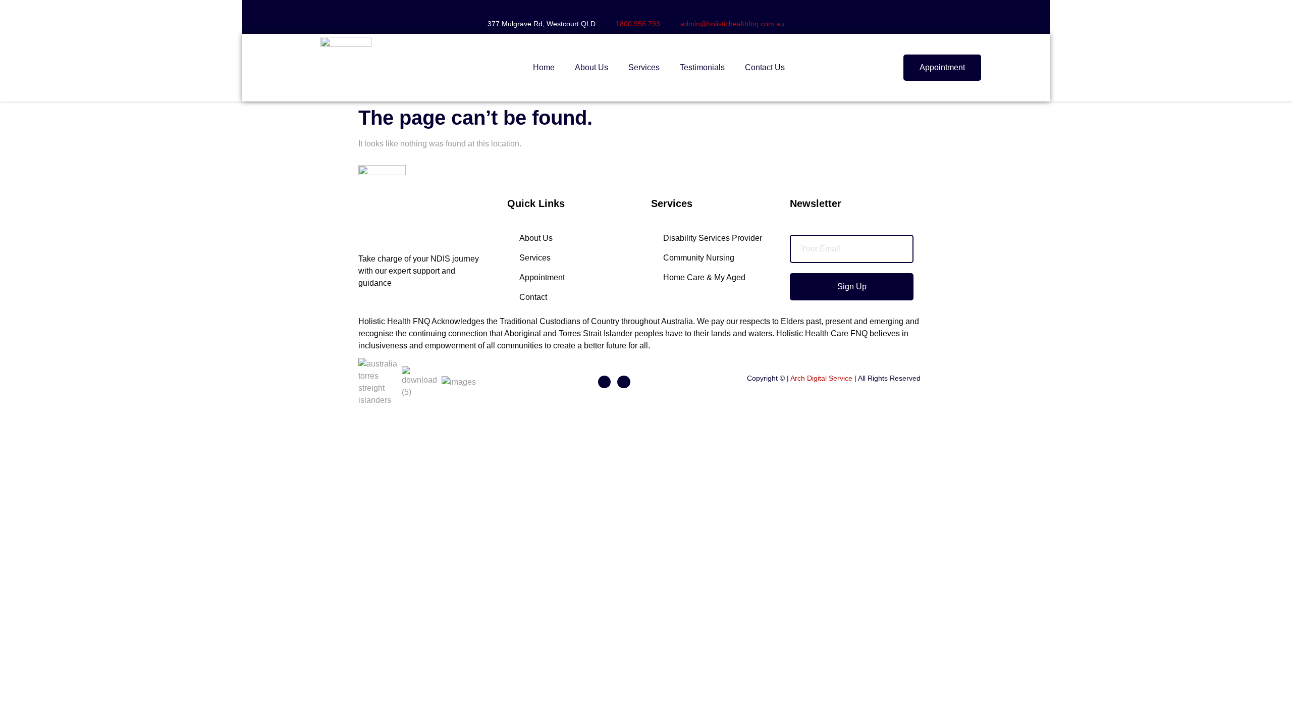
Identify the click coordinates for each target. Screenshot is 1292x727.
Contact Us (765, 67)
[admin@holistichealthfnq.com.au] (684, 8)
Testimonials (702, 67)
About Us (591, 67)
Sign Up (852, 286)
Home (544, 67)
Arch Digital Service (821, 378)
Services (644, 67)
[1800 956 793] (620, 8)
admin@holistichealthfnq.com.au (732, 24)
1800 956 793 (638, 24)
